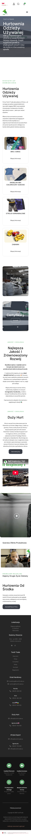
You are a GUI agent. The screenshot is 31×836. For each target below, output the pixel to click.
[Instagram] (15, 645)
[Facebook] (11, 645)
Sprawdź (15, 287)
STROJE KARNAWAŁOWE (15, 213)
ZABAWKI (15, 244)
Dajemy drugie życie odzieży (15, 576)
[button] (27, 12)
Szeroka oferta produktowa (15, 543)
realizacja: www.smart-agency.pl (15, 826)
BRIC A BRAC (15, 152)
